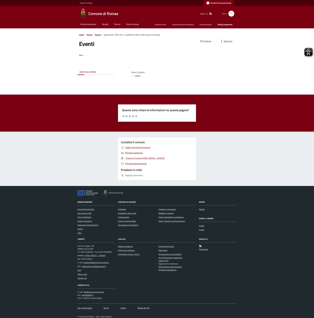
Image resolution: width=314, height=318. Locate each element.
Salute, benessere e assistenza (170, 217)
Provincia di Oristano (126, 250)
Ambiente (122, 209)
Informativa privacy (166, 246)
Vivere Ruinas (132, 24)
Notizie (98, 34)
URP (79, 270)
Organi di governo (85, 221)
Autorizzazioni (123, 217)
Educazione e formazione (128, 225)
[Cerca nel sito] (230, 14)
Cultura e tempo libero (127, 221)
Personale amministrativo (88, 225)
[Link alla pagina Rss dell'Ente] (200, 245)
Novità (105, 24)
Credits (123, 307)
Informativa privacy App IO (129, 254)
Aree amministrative (86, 209)
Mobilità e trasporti (166, 213)
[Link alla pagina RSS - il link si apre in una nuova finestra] (210, 13)
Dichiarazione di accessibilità (169, 254)
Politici (80, 228)
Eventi (201, 229)
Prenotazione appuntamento (170, 266)
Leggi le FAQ (163, 260)
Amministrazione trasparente (170, 257)
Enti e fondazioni (84, 217)
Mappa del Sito (143, 307)
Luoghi (201, 225)
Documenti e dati (84, 213)
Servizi (117, 24)
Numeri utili (82, 278)
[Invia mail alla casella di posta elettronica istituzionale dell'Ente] (96, 262)
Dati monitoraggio (85, 307)
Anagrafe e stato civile (127, 213)
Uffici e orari (82, 274)
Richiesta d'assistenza (167, 269)
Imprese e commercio (167, 209)
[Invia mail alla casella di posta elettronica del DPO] (94, 292)
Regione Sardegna (86, 3)
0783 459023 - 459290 (95, 255)
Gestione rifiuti (160, 24)
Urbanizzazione (206, 24)
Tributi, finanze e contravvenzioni (171, 221)
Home (81, 34)
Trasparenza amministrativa (183, 24)
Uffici (80, 232)
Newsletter (203, 249)
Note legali (162, 250)
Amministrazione (88, 24)
